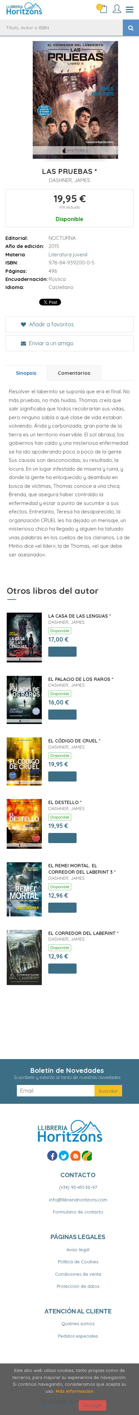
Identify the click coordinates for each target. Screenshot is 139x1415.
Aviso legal (77, 1249)
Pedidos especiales (78, 1336)
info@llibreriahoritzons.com (78, 1199)
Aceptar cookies (54, 1405)
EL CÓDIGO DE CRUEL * (74, 741)
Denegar (92, 1405)
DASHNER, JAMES (69, 180)
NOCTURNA (62, 238)
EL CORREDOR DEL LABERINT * (83, 933)
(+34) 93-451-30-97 (78, 1187)
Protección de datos (78, 1286)
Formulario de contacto (78, 1211)
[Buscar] (131, 28)
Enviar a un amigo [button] (51, 343)
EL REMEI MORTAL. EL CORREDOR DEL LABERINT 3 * (82, 869)
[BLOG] (75, 1156)
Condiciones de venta (78, 1274)
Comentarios (74, 373)
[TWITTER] (64, 1156)
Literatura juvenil (68, 254)
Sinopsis (26, 373)
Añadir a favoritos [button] (51, 324)
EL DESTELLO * (65, 802)
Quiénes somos (77, 1323)
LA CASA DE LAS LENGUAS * (79, 616)
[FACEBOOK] (52, 1156)
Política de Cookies (78, 1261)
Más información (74, 1391)
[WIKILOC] (87, 1156)
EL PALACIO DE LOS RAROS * (80, 679)
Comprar (62, 652)
